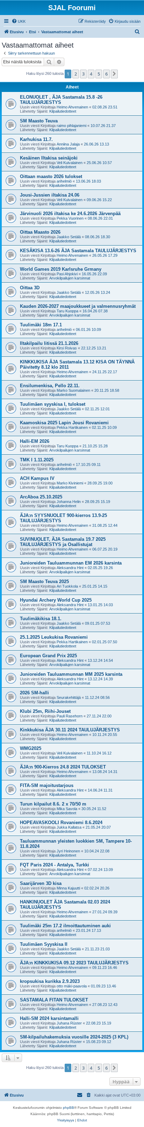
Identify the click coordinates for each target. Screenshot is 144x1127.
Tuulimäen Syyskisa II (43, 944)
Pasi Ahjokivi (67, 274)
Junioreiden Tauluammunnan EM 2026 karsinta (71, 563)
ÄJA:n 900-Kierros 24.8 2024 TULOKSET (63, 767)
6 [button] (106, 74)
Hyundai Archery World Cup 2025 (56, 600)
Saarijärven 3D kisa (41, 883)
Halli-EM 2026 (34, 441)
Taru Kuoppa (67, 311)
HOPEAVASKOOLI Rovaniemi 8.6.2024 (61, 822)
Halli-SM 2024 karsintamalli (49, 1018)
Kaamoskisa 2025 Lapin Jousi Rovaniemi (64, 422)
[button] (114, 74)
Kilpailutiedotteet (62, 111)
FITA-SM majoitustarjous (46, 785)
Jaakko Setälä (69, 237)
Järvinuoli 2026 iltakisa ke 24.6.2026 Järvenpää (70, 213)
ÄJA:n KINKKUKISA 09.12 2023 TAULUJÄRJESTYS (74, 962)
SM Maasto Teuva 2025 (44, 581)
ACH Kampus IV (37, 478)
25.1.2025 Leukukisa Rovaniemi (54, 637)
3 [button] (83, 74)
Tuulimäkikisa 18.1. (41, 618)
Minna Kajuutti (68, 888)
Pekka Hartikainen (72, 427)
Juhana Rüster (69, 1023)
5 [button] (99, 74)
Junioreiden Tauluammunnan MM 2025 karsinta (71, 674)
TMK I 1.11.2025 (36, 459)
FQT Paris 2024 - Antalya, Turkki (54, 864)
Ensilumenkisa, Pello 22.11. (50, 385)
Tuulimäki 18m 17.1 (41, 324)
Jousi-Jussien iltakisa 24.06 (49, 195)
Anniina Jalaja (68, 144)
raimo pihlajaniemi (71, 125)
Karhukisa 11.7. (36, 139)
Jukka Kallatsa (69, 827)
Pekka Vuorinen (70, 218)
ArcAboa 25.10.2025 (41, 496)
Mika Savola (67, 809)
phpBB (68, 1108)
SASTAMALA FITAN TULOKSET (54, 999)
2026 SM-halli (34, 692)
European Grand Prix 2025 (48, 655)
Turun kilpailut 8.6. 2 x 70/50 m (53, 804)
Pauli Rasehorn (69, 716)
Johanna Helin (69, 501)
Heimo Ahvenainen (72, 107)
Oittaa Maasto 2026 (40, 232)
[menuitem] (19, 21)
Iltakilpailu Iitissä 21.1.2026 (49, 343)
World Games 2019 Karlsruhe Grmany (60, 269)
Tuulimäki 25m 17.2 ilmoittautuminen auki (65, 925)
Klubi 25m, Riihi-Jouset (45, 711)
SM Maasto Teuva (39, 120)
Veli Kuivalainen (69, 163)
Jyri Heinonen (68, 851)
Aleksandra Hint (70, 568)
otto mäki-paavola (72, 986)
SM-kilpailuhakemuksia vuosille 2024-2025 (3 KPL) (74, 1037)
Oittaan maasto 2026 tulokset (51, 176)
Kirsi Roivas (67, 348)
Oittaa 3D (29, 287)
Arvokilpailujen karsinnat (69, 278)
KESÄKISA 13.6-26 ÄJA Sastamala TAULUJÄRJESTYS (78, 250)
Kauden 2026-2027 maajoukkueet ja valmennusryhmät (78, 306)
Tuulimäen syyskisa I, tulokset (52, 404)
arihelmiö (64, 181)
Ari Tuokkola (67, 586)
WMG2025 (30, 748)
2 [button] (75, 74)
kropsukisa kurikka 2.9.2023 (50, 981)
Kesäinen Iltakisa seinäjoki (49, 158)
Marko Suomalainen (73, 390)
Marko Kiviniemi (70, 483)
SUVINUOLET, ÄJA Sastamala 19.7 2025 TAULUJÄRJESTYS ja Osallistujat (63, 542)
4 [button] (91, 74)
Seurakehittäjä (69, 697)
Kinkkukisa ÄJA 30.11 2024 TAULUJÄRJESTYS (70, 729)
